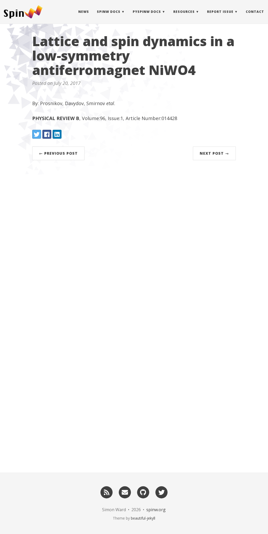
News (83, 11)
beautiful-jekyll (143, 518)
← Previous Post (58, 153)
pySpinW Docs (147, 11)
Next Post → (214, 153)
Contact (255, 11)
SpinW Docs (108, 11)
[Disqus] (134, 242)
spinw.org (156, 510)
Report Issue (220, 11)
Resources (184, 11)
